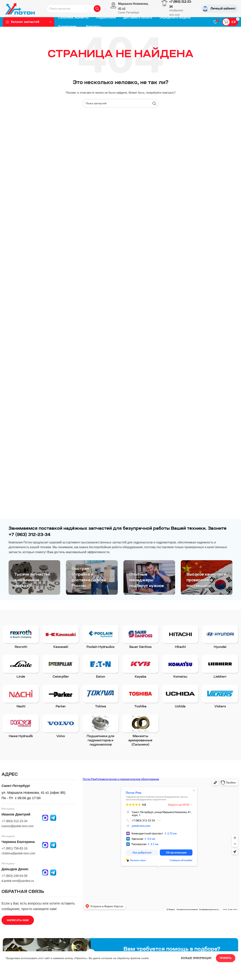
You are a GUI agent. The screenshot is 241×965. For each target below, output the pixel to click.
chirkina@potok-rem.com (18, 853)
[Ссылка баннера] (34, 577)
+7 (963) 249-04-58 (14, 875)
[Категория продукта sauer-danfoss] (140, 638)
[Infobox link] (131, 8)
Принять (225, 958)
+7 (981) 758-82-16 (14, 848)
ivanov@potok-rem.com (18, 826)
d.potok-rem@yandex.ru (18, 880)
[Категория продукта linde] (21, 668)
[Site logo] (20, 8)
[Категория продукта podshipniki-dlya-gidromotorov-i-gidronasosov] (100, 731)
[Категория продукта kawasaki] (61, 638)
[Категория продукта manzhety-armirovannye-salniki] (140, 731)
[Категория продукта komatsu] (180, 668)
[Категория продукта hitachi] (180, 638)
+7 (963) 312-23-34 (14, 821)
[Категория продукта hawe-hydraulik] (21, 727)
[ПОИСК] (97, 8)
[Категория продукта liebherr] (220, 668)
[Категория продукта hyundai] (220, 638)
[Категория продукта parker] (61, 698)
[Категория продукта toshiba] (140, 698)
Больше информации (196, 958)
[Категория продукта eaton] (100, 668)
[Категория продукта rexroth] (21, 638)
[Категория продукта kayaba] (140, 668)
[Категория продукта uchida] (180, 698)
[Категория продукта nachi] (21, 698)
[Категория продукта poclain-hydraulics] (100, 638)
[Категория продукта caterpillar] (61, 668)
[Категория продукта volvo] (61, 727)
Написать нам (18, 920)
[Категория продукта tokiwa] (100, 698)
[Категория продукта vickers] (220, 698)
